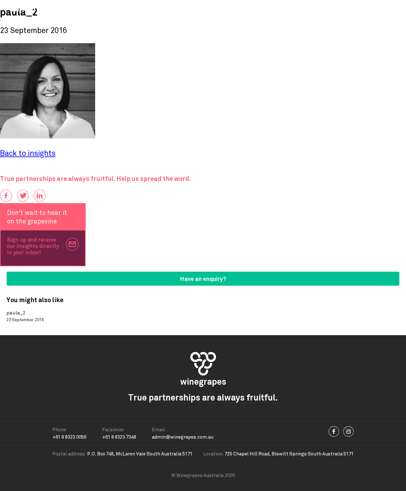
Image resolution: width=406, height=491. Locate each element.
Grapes (92, 8)
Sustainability (281, 8)
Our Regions (198, 8)
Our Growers (154, 8)
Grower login (378, 8)
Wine (120, 8)
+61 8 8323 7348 (119, 437)
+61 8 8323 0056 (69, 437)
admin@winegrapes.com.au (182, 437)
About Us (238, 8)
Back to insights (28, 153)
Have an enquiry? (203, 278)
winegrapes (32, 8)
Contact (322, 8)
